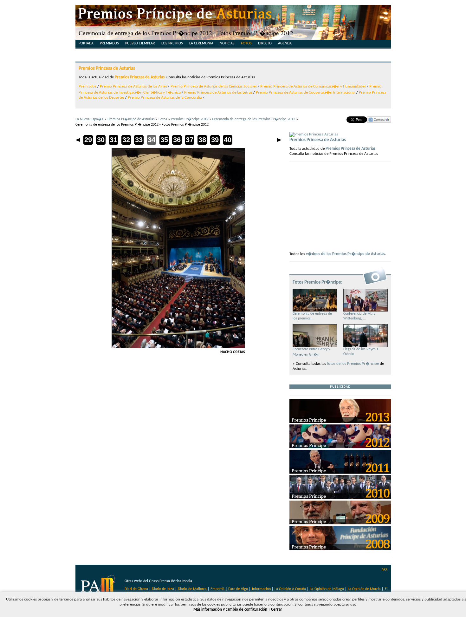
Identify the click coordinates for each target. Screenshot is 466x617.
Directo (265, 43)
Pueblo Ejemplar (140, 43)
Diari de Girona (136, 589)
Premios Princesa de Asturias (107, 68)
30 (101, 140)
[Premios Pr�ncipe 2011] (340, 472)
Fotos (246, 43)
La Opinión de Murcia (364, 589)
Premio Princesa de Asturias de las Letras (218, 92)
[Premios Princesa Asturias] (313, 134)
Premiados (109, 43)
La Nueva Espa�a (89, 119)
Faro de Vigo (238, 589)
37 (189, 140)
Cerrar (276, 609)
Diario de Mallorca (192, 589)
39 (215, 140)
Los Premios (172, 43)
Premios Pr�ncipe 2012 (189, 119)
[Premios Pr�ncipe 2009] (340, 523)
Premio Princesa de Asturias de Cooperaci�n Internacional (305, 92)
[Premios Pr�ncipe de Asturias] (233, 16)
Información (261, 589)
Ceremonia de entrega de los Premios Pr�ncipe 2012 (253, 119)
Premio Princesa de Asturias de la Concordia (165, 97)
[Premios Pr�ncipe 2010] (340, 498)
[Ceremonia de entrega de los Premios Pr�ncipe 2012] (178, 347)
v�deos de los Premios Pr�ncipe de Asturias (345, 254)
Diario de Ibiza (163, 589)
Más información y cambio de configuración (230, 609)
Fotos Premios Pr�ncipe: (317, 282)
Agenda (285, 43)
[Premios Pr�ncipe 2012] (340, 447)
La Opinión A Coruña (290, 589)
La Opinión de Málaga (327, 589)
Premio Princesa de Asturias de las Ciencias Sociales (214, 86)
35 (164, 140)
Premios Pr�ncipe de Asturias (131, 119)
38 (202, 140)
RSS (385, 570)
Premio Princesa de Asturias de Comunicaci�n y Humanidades (313, 86)
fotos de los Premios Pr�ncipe (353, 364)
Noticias (227, 43)
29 (88, 140)
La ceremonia (201, 43)
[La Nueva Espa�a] (98, 587)
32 (126, 140)
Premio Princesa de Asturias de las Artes (133, 86)
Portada (86, 43)
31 (113, 140)
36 (177, 140)
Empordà (217, 589)
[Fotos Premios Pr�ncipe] (375, 284)
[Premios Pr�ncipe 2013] (340, 422)
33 (139, 140)
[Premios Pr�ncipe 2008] (340, 549)
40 (227, 140)
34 (151, 140)
